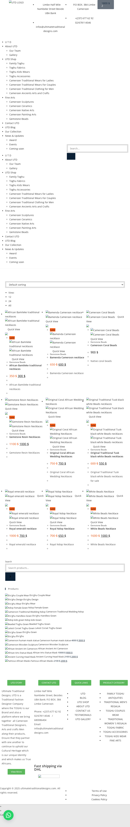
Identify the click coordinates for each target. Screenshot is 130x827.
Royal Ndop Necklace (62, 528)
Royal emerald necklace (23, 528)
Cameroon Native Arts (21, 110)
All (9, 305)
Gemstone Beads (18, 118)
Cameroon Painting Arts (22, 114)
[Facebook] (38, 746)
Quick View (13, 329)
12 (9, 296)
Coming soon (16, 148)
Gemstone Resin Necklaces (24, 437)
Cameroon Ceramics (20, 106)
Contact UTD (12, 123)
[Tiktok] (47, 755)
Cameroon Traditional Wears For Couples (32, 84)
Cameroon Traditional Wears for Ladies (31, 80)
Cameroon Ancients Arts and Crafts (29, 93)
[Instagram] (47, 746)
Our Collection (13, 131)
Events (13, 144)
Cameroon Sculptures (21, 101)
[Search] (71, 156)
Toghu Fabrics (17, 67)
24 (9, 301)
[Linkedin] (38, 755)
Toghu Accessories (19, 76)
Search (8, 561)
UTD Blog (10, 127)
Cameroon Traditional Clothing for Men (31, 89)
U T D (8, 42)
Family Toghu (16, 63)
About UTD (11, 46)
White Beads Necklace (103, 528)
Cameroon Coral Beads (104, 345)
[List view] (8, 279)
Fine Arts (10, 97)
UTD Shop (10, 59)
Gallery (13, 55)
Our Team (15, 50)
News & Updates (14, 135)
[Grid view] (6, 279)
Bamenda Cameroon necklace (67, 357)
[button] (8, 815)
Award (13, 140)
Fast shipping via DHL (48, 768)
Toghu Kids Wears (19, 71)
